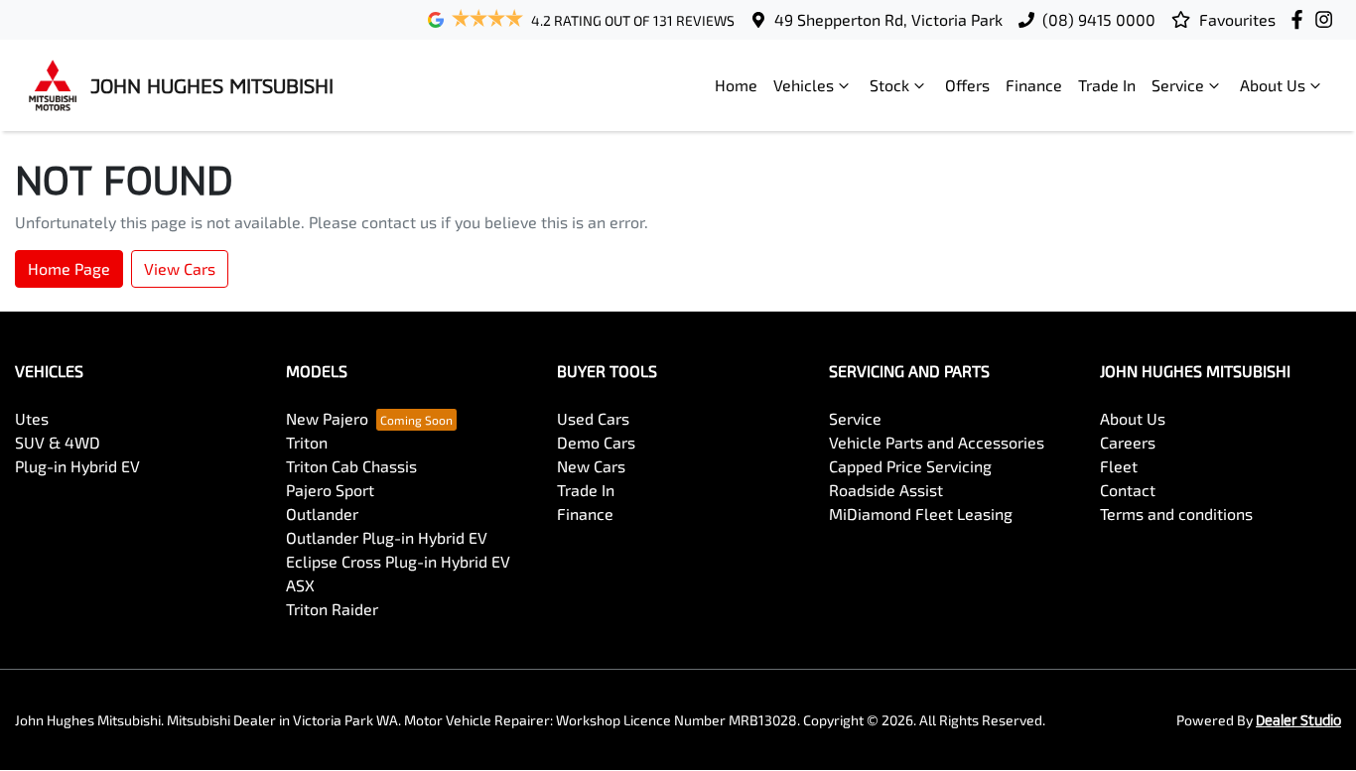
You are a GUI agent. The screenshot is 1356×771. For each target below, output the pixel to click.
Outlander (322, 513)
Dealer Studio (1298, 719)
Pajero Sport (330, 489)
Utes (32, 418)
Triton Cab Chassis (351, 465)
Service (1178, 84)
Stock (889, 84)
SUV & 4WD (57, 442)
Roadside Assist (886, 489)
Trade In (1107, 84)
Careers (1127, 442)
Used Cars (593, 418)
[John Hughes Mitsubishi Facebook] (1301, 19)
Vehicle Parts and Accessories (936, 442)
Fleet (1119, 465)
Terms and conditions (1176, 513)
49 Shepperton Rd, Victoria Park (888, 19)
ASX (300, 585)
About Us (1272, 84)
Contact (1127, 489)
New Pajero (327, 418)
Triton (307, 442)
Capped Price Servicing (910, 465)
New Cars (591, 465)
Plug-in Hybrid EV (77, 465)
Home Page (69, 268)
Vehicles (803, 84)
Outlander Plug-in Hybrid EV (386, 537)
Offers (967, 84)
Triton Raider (332, 608)
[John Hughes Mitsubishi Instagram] (1327, 19)
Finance (1034, 84)
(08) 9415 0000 (1098, 19)
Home (736, 84)
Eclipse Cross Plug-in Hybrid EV (398, 561)
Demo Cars (596, 442)
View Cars (179, 268)
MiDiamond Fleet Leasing (921, 513)
